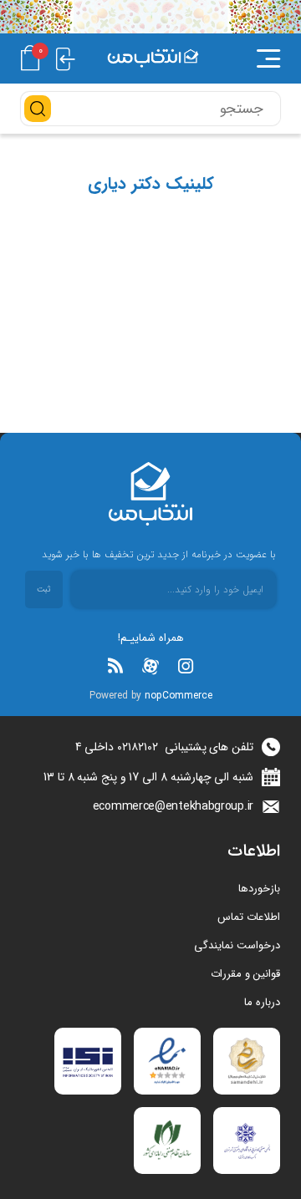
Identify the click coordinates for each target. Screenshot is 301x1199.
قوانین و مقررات (245, 974)
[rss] (115, 666)
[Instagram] (185, 666)
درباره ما (262, 1002)
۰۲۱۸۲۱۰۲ (137, 747)
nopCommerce (178, 696)
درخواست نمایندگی (237, 945)
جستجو (37, 108)
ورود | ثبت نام (65, 58)
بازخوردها (259, 888)
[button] (255, 58)
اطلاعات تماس (248, 917)
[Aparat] (150, 666)
